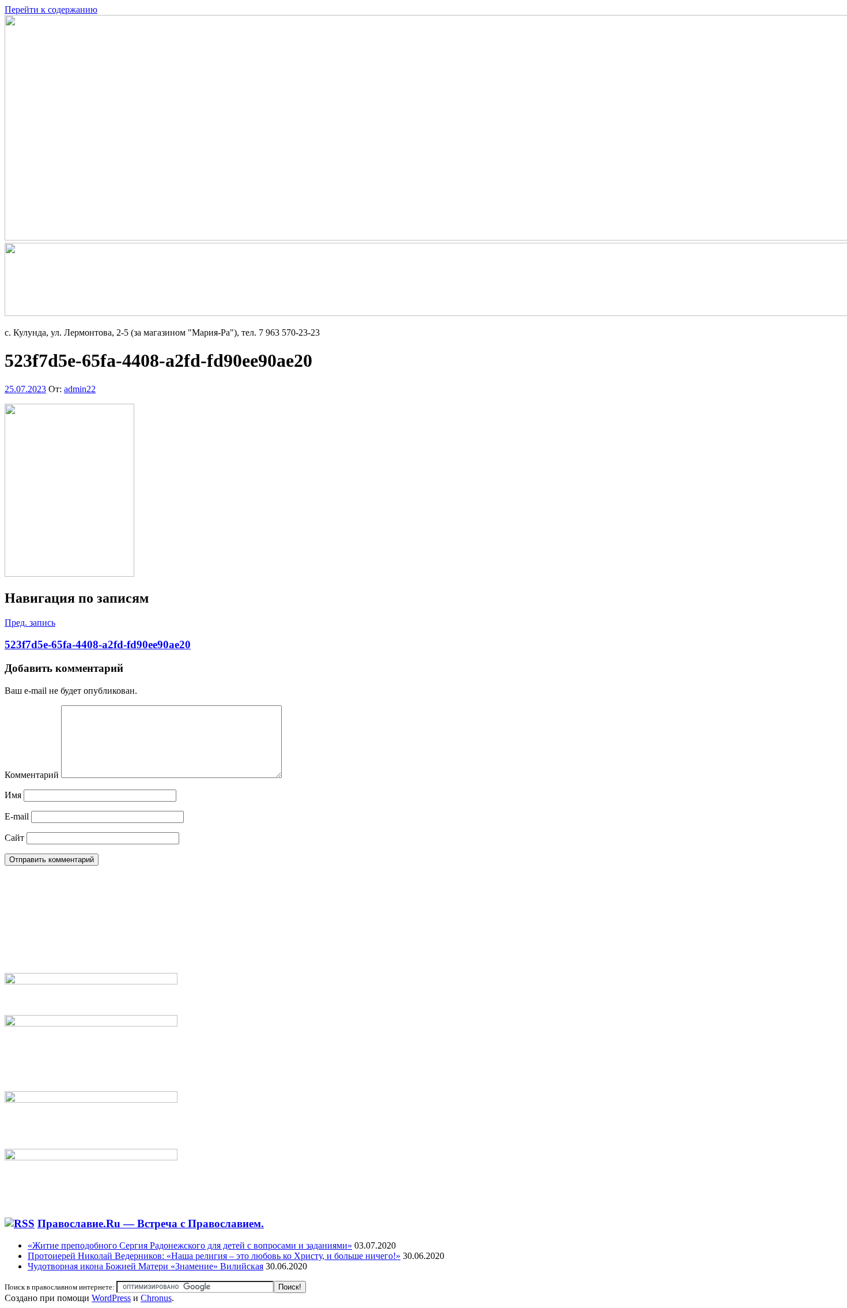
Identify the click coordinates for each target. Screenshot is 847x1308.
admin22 (80, 389)
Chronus (156, 1298)
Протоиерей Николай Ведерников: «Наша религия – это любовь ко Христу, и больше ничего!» (214, 1256)
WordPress (111, 1298)
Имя (13, 795)
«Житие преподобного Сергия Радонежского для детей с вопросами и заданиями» (190, 1245)
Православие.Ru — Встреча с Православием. (150, 1223)
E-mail (17, 816)
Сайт (14, 838)
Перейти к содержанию (51, 9)
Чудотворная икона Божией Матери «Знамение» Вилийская (145, 1266)
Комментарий (32, 775)
